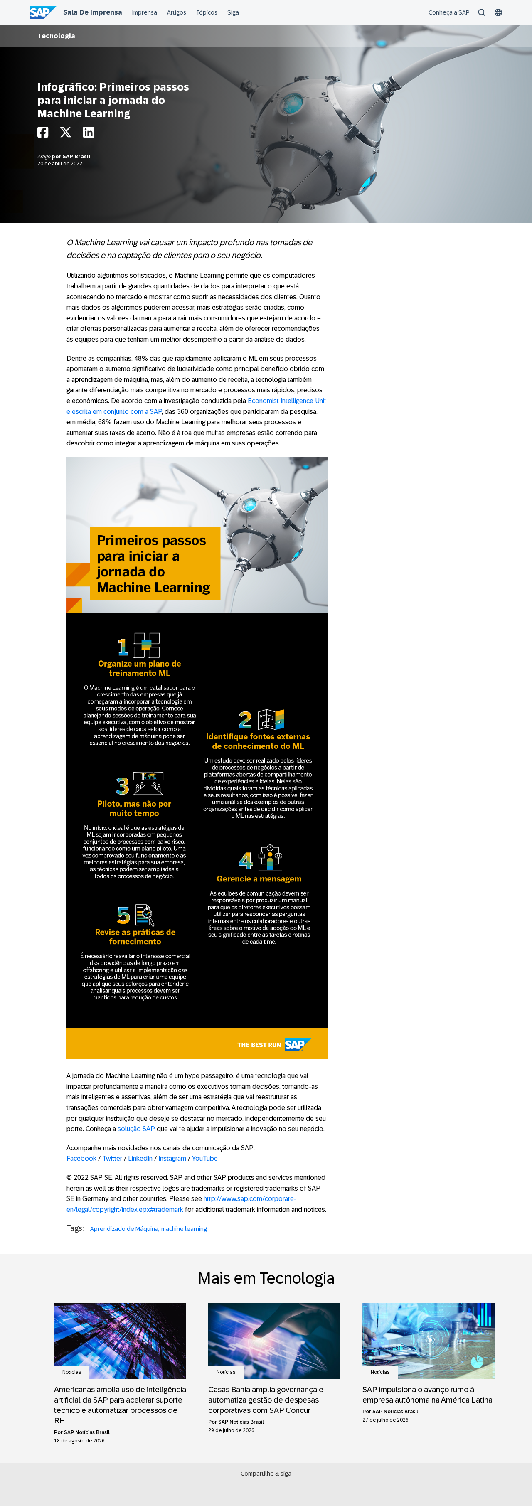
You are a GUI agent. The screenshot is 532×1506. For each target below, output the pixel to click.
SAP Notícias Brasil (87, 1432)
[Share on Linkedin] (88, 134)
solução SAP (136, 1128)
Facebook (81, 1158)
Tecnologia (56, 35)
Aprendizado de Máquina (124, 1228)
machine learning (184, 1228)
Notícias (71, 1372)
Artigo (44, 157)
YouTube (205, 1158)
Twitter (112, 1158)
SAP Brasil (76, 157)
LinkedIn (140, 1158)
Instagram (172, 1158)
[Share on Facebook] (42, 134)
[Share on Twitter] (65, 134)
